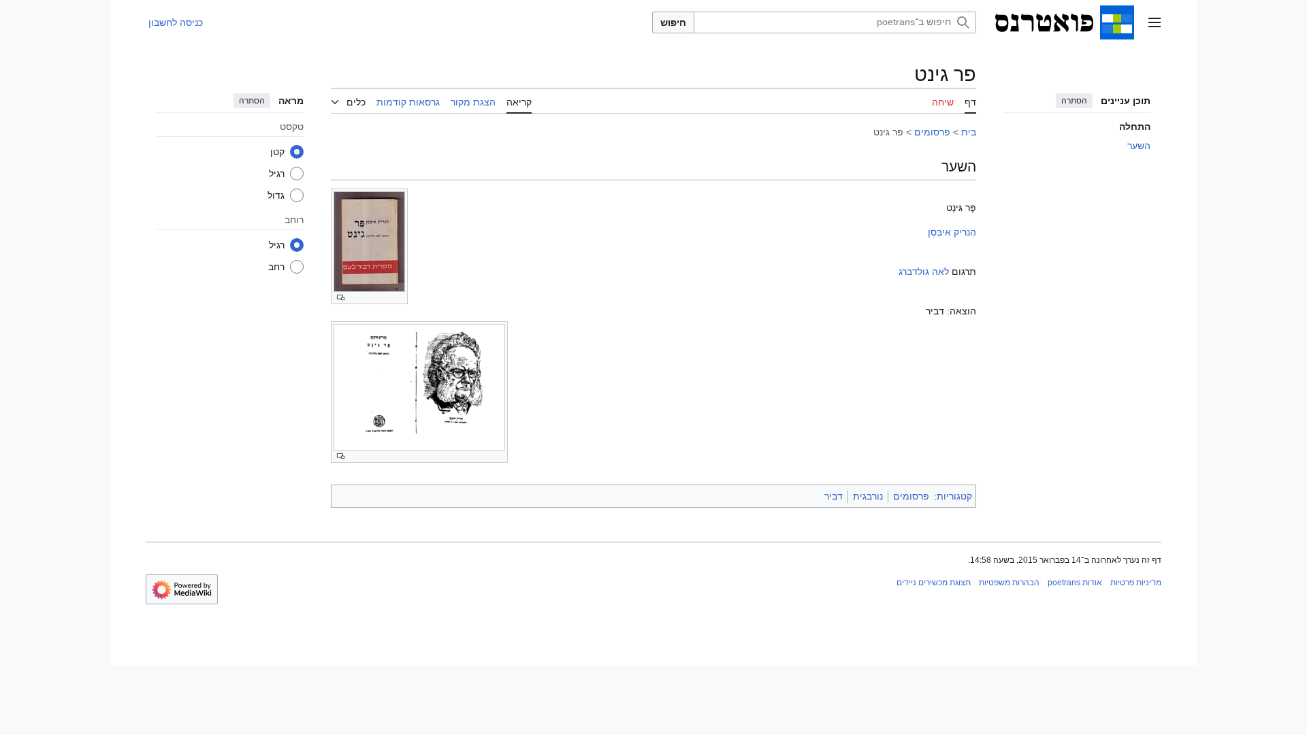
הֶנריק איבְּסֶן (952, 232)
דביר (833, 496)
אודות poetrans (1075, 582)
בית (968, 132)
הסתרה (1074, 100)
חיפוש (673, 22)
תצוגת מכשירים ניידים (934, 582)
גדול (276, 195)
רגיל (277, 173)
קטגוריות (954, 496)
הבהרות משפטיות (1009, 582)
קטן (277, 151)
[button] (1154, 22)
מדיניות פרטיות (1135, 582)
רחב (276, 266)
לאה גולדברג (924, 271)
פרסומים (932, 132)
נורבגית (868, 496)
